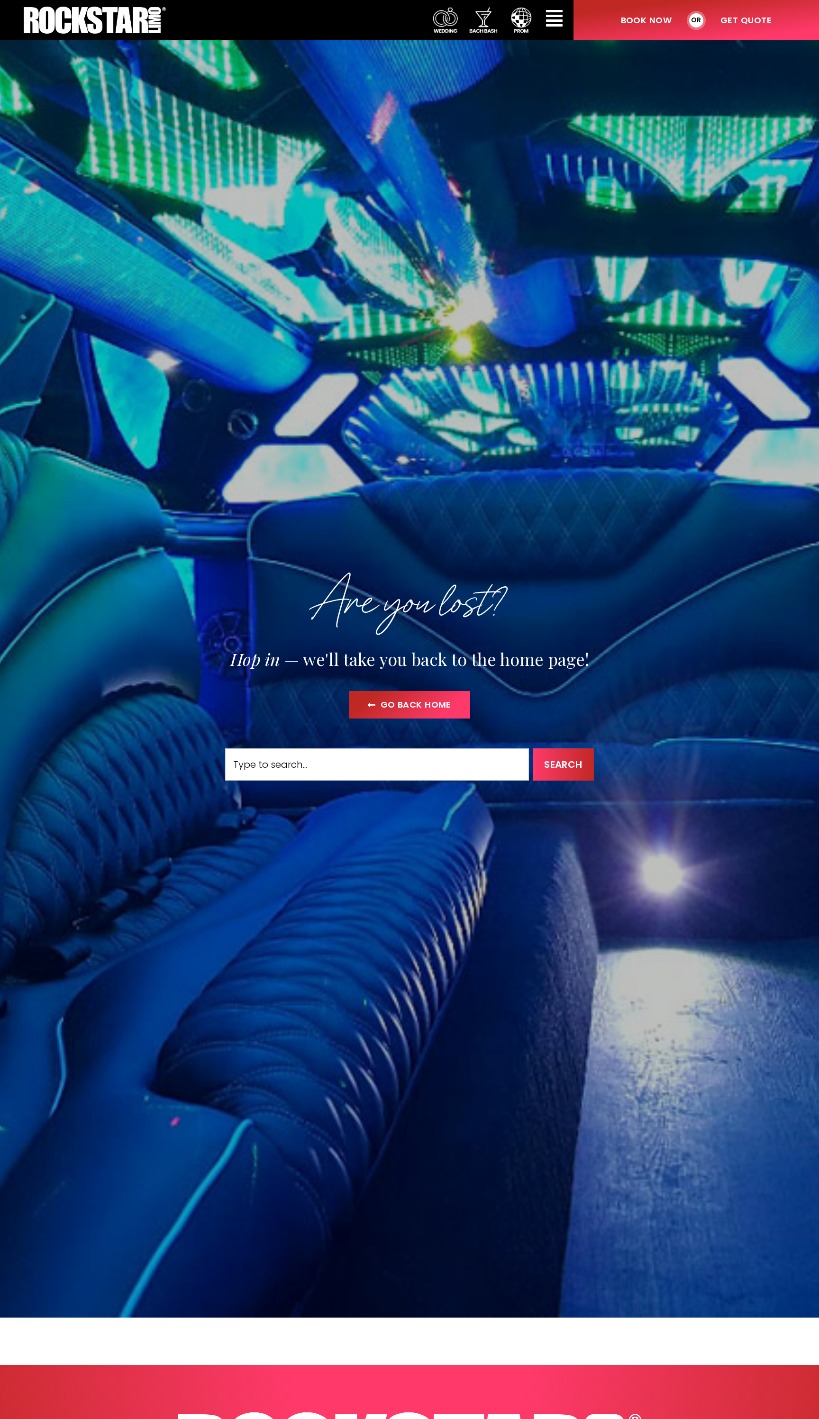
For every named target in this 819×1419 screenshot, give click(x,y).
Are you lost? (410, 599)
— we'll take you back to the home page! (409, 658)
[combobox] (377, 764)
